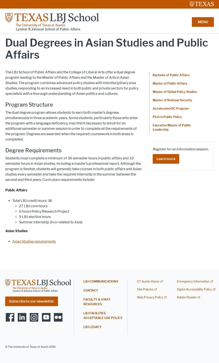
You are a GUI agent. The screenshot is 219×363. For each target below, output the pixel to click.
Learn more (166, 159)
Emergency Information (193, 281)
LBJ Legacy (92, 327)
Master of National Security (172, 100)
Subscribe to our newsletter (31, 301)
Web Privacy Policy (150, 297)
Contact (90, 290)
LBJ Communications (100, 281)
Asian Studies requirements (34, 241)
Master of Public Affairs (170, 83)
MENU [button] (203, 22)
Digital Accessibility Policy (194, 289)
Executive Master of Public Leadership (172, 128)
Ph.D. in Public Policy (167, 117)
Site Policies (145, 289)
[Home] (52, 22)
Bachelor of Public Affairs (171, 75)
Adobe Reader (187, 297)
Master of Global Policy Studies (175, 92)
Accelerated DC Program (171, 108)
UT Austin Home (148, 281)
